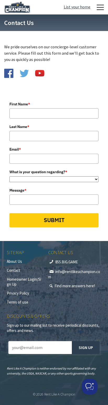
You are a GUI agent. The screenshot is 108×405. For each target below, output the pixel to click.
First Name (19, 104)
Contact (13, 270)
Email (15, 149)
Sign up (86, 347)
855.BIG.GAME (66, 261)
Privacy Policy (18, 293)
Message (17, 190)
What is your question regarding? (38, 172)
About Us (14, 261)
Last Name (19, 126)
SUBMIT (54, 220)
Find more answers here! (75, 285)
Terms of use (17, 302)
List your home (77, 6)
